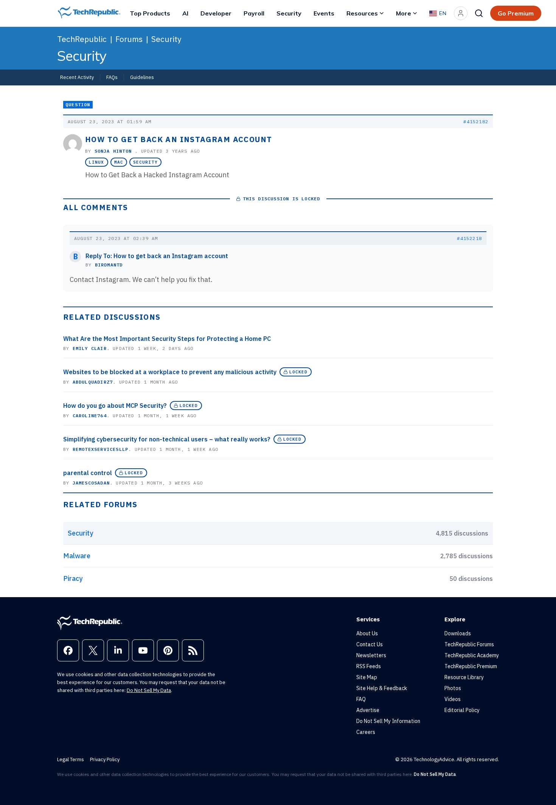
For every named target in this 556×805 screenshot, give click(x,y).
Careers (365, 732)
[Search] (479, 13)
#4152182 (475, 121)
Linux (96, 162)
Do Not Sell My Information (388, 721)
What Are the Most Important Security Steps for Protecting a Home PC (167, 338)
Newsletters (371, 655)
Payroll (254, 13)
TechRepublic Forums (469, 644)
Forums (129, 39)
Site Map (366, 677)
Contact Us (369, 644)
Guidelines (142, 77)
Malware (76, 555)
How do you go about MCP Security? (115, 405)
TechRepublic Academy (471, 655)
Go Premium (516, 13)
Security (288, 13)
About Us (367, 633)
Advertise (367, 710)
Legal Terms (70, 759)
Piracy (72, 578)
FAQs (112, 77)
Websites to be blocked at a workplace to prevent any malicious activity (169, 372)
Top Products (150, 13)
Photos (452, 688)
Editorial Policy (462, 710)
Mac (118, 162)
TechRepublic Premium (470, 666)
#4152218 (469, 238)
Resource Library (464, 677)
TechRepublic (82, 39)
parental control (87, 473)
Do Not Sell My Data (149, 690)
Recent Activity (77, 77)
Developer (215, 13)
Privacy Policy (105, 759)
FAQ (361, 699)
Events (324, 13)
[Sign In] (460, 13)
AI (185, 13)
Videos (452, 699)
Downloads (457, 633)
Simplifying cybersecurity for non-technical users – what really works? (166, 439)
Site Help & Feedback (381, 688)
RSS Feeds (368, 666)
